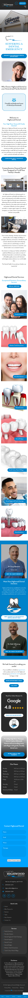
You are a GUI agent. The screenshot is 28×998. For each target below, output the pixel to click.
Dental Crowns (20, 407)
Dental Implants (19, 532)
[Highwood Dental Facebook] (8, 895)
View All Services (14, 286)
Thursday (5, 777)
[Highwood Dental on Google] (4, 895)
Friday (4, 779)
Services (6, 912)
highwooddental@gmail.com (11, 888)
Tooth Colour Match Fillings (16, 470)
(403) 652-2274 (15, 674)
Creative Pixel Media (18, 990)
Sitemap (22, 987)
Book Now (22, 3)
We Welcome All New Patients (14, 754)
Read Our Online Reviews (13, 715)
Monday (5, 768)
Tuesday (5, 771)
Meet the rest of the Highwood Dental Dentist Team (14, 617)
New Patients (7, 917)
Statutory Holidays (8, 790)
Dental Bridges (20, 439)
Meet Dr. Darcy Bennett (14, 574)
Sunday (5, 787)
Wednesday (6, 774)
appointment (22, 670)
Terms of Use (15, 987)
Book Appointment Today (14, 680)
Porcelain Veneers (19, 376)
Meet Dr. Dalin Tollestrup (14, 651)
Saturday (5, 784)
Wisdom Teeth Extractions (17, 345)
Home (6, 906)
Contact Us (7, 920)
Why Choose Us (8, 909)
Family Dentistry (19, 314)
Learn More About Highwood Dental (14, 159)
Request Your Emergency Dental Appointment (14, 56)
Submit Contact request (14, 860)
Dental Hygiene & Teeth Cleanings (15, 501)
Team (5, 914)
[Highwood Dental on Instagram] (13, 895)
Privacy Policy (7, 987)
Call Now (14, 685)
